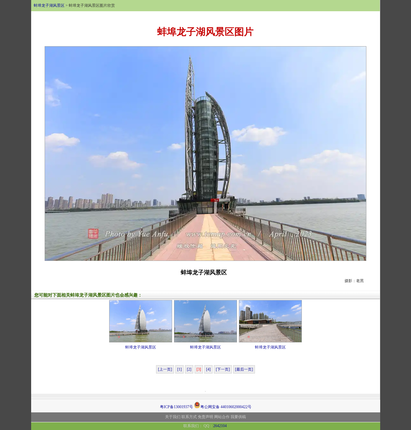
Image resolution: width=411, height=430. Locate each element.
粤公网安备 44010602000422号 (225, 406)
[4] (208, 369)
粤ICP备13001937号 (176, 407)
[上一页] (165, 369)
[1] (179, 369)
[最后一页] (244, 369)
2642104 (220, 426)
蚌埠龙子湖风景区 (49, 5)
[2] (189, 369)
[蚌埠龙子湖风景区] (205, 153)
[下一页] (223, 369)
